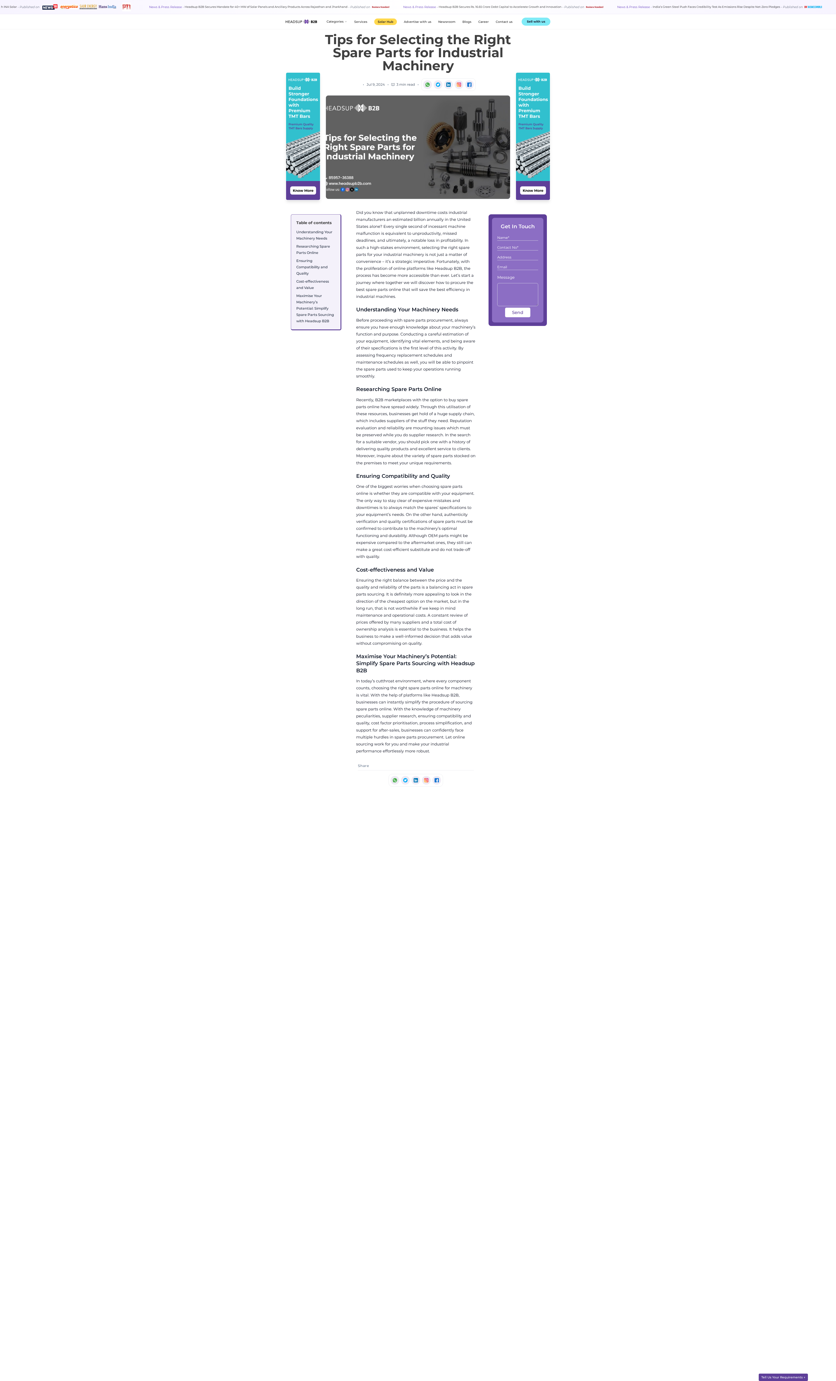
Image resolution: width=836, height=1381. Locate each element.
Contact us (504, 22)
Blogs (466, 22)
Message (506, 277)
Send (517, 312)
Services (360, 22)
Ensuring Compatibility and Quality (312, 267)
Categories (335, 21)
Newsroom (446, 22)
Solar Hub (385, 22)
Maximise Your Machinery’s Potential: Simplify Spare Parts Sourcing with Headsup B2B (315, 308)
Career (483, 22)
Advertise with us (417, 22)
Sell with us (536, 21)
